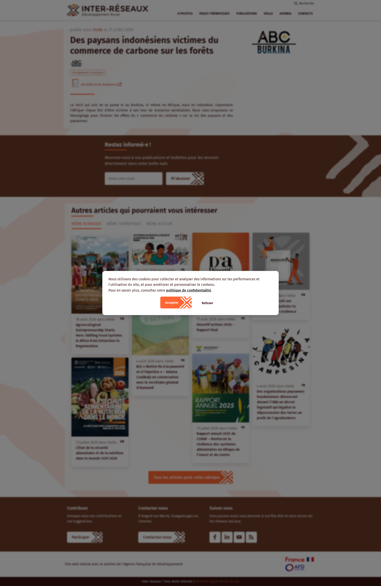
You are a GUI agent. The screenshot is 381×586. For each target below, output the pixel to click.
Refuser (207, 303)
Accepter (171, 303)
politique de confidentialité (188, 290)
